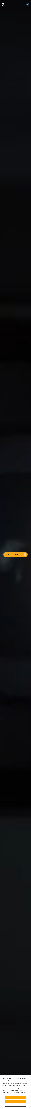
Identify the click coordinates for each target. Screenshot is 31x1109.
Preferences (15, 1105)
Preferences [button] (22, 1092)
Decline (15, 1101)
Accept (15, 1097)
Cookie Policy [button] (13, 1090)
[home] (8, 4)
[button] (27, 4)
